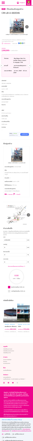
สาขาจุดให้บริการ (7, 377)
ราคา (4, 237)
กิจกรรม (5, 361)
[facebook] (19, 43)
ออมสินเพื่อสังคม (7, 370)
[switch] (3, 434)
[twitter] (22, 43)
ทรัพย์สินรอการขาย (7, 349)
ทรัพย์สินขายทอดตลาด (8, 351)
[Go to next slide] (27, 26)
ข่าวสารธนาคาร (6, 363)
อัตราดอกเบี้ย (6, 252)
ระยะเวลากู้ (5, 259)
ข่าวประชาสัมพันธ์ (7, 359)
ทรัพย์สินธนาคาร (7, 353)
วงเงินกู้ (5, 244)
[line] (20, 43)
